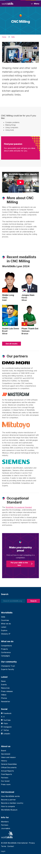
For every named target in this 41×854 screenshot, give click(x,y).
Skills (3, 617)
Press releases (7, 691)
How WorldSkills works (10, 796)
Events (4, 684)
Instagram (7, 727)
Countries (5, 620)
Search (33, 601)
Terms (3, 846)
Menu (36, 4)
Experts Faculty (7, 669)
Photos (4, 698)
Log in (3, 851)
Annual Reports (7, 771)
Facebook (7, 713)
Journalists (5, 828)
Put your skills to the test (19, 564)
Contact (10, 846)
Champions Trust (8, 666)
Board (3, 750)
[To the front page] (7, 3)
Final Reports (6, 774)
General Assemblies (9, 764)
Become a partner (8, 800)
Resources (5, 688)
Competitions (6, 646)
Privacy (32, 843)
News (3, 681)
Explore (4, 630)
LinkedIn (6, 734)
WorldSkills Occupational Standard (19, 507)
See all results (11, 344)
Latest (3, 627)
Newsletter (5, 701)
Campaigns (5, 656)
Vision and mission (8, 757)
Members (5, 822)
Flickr (6, 723)
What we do (6, 624)
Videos (3, 695)
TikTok (6, 730)
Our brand (5, 781)
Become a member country (12, 803)
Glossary (5, 634)
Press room (5, 784)
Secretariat (5, 754)
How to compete (8, 806)
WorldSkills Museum (9, 810)
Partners (4, 778)
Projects (4, 649)
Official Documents (9, 767)
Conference (6, 652)
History (4, 761)
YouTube (7, 720)
